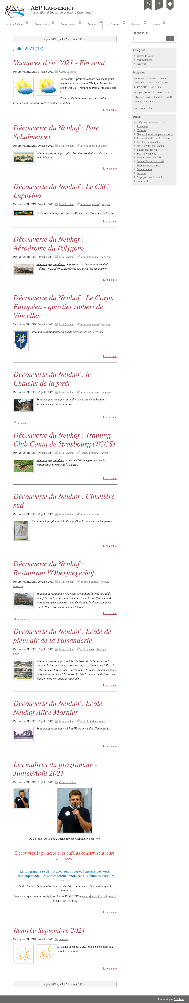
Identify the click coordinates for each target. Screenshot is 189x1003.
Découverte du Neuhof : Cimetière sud (64, 500)
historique (85, 145)
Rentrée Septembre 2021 (49, 930)
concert (162, 78)
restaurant (106, 392)
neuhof (105, 145)
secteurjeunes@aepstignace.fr (99, 896)
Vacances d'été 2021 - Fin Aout (59, 62)
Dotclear (179, 999)
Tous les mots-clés (142, 108)
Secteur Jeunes (144, 169)
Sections (141, 173)
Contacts (141, 130)
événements (143, 181)
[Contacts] (170, 10)
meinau (96, 145)
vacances (149, 101)
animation (139, 78)
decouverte (139, 82)
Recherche (140, 33)
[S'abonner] (148, 10)
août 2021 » (79, 39)
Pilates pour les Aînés (148, 149)
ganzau (84, 452)
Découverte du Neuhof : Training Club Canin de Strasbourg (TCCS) (64, 439)
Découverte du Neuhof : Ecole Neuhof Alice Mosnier (57, 707)
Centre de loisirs (67, 71)
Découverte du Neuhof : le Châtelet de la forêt (52, 378)
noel (160, 92)
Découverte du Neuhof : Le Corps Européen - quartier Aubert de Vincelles (63, 306)
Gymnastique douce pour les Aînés (155, 134)
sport (147, 97)
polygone (105, 204)
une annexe (23, 423)
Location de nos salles (148, 142)
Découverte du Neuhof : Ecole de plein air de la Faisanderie (62, 635)
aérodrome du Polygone (88, 331)
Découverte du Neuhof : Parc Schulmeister (56, 131)
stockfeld (158, 97)
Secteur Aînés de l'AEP (149, 157)
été (157, 82)
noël (168, 92)
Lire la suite (110, 110)
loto (160, 87)
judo (153, 87)
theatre (137, 101)
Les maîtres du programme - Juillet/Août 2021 (55, 768)
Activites (63, 939)
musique (138, 92)
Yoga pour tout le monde (150, 177)
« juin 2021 (50, 39)
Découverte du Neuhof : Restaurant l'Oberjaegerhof (53, 567)
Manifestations (66, 145)
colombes (151, 78)
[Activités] (159, 10)
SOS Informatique (146, 153)
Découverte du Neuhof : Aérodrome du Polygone (49, 243)
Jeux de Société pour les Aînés (153, 138)
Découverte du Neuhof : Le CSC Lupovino (61, 190)
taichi (169, 97)
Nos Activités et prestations (151, 145)
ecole (83, 649)
